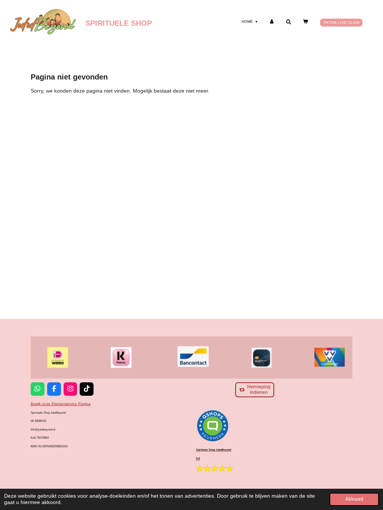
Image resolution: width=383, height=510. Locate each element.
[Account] (271, 21)
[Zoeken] (288, 22)
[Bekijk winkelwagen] (305, 21)
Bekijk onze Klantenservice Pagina (61, 404)
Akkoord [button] (354, 499)
